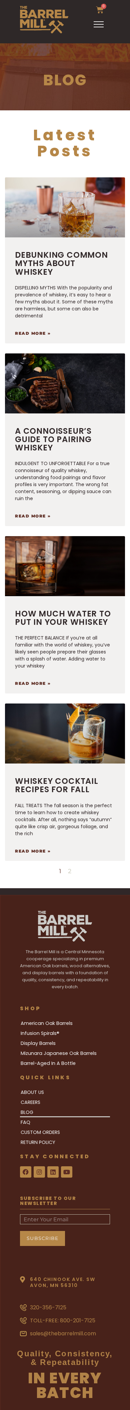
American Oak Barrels (47, 1023)
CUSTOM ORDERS (40, 1132)
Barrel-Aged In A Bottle (48, 1063)
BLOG (27, 1112)
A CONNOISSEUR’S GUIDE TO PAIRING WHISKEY (53, 439)
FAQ (25, 1122)
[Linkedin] (53, 1172)
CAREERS (30, 1102)
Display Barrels (38, 1043)
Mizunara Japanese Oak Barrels (59, 1053)
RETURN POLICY (38, 1142)
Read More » (33, 333)
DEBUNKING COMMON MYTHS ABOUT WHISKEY (61, 263)
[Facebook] (25, 1172)
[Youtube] (66, 1172)
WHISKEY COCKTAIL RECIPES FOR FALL (56, 785)
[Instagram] (39, 1172)
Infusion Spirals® (40, 1033)
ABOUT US (32, 1092)
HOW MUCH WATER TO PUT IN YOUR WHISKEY (63, 617)
